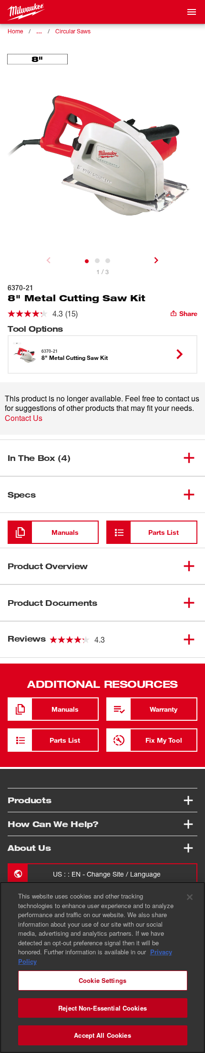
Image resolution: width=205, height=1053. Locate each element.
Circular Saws (73, 31)
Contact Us (23, 417)
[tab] (86, 261)
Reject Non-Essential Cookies (102, 1007)
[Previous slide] (48, 260)
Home (15, 31)
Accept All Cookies (102, 1035)
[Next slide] (156, 260)
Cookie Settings (102, 980)
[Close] (189, 897)
